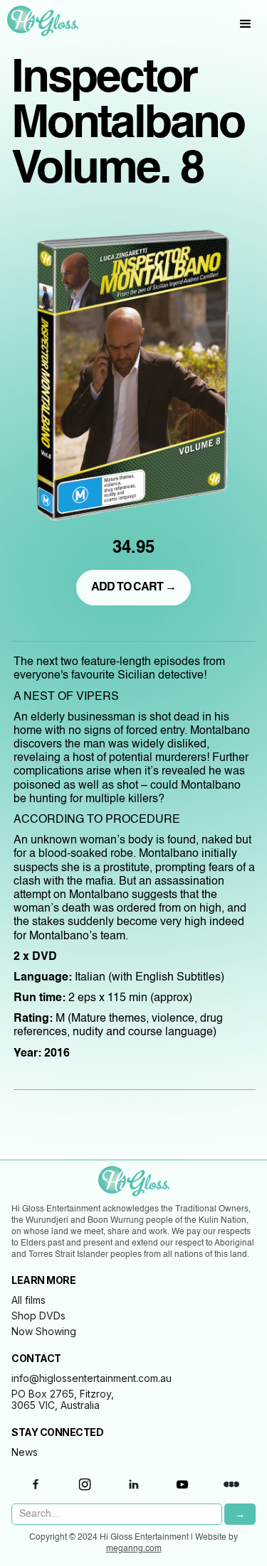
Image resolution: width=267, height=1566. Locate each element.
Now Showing (43, 1331)
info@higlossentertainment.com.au (91, 1378)
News (24, 1452)
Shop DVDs (38, 1316)
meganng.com (134, 1549)
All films (28, 1300)
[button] (245, 24)
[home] (39, 21)
